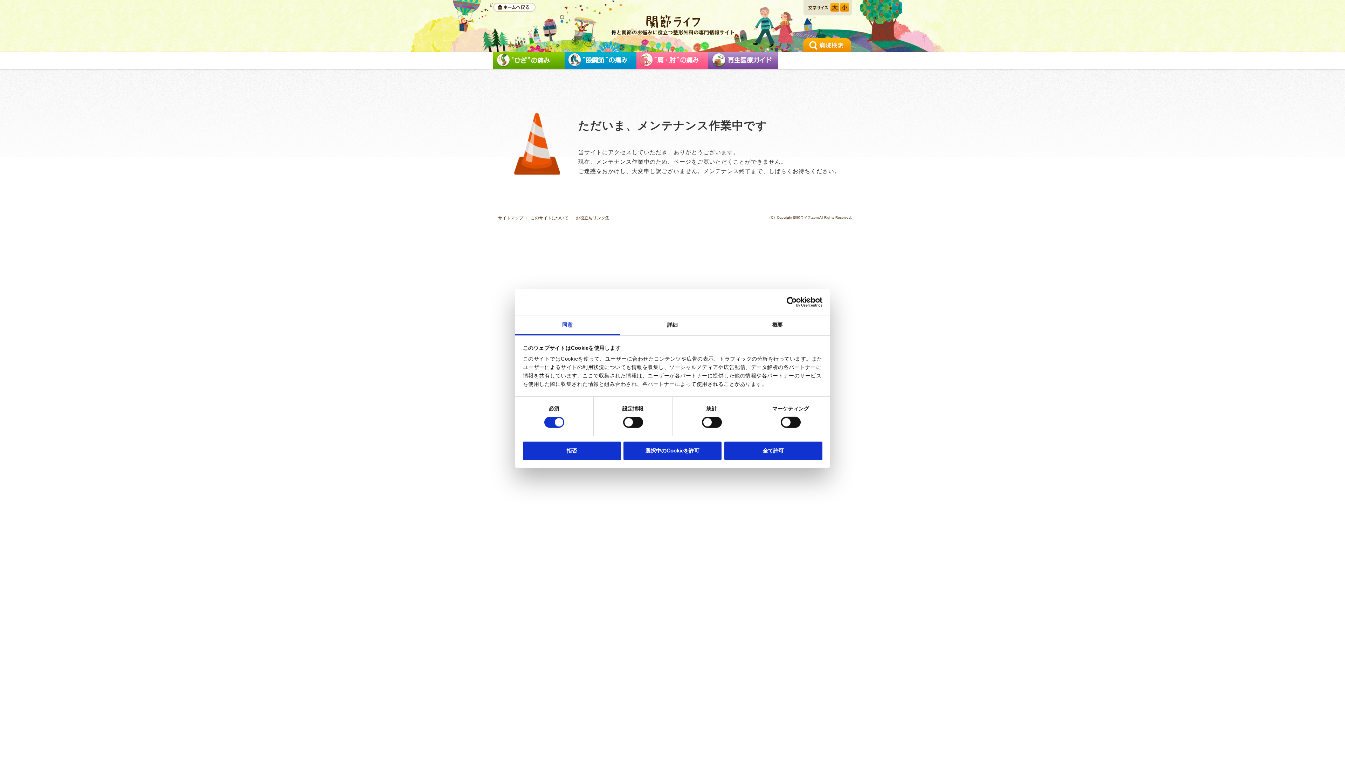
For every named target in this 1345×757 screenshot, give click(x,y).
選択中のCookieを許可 (672, 450)
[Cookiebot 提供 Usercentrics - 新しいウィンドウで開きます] (791, 301)
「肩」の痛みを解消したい (672, 60)
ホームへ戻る (514, 7)
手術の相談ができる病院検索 (827, 45)
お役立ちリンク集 (592, 218)
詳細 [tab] (672, 325)
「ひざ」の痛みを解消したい (529, 60)
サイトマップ (510, 218)
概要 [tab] (777, 325)
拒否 (572, 450)
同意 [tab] (567, 325)
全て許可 (773, 450)
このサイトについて (549, 218)
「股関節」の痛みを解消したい (600, 60)
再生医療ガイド (743, 60)
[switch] (633, 422)
